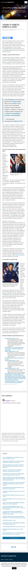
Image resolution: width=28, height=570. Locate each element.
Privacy (11, 559)
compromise (15, 215)
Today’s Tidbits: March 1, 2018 (12, 368)
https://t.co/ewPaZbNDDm (13, 113)
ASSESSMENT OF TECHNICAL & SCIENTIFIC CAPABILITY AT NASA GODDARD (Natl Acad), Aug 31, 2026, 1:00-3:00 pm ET (14, 484)
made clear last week (17, 254)
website (6, 48)
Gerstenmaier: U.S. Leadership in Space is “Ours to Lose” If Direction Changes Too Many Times (14, 349)
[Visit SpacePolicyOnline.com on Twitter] (12, 547)
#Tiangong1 (11, 99)
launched (11, 60)
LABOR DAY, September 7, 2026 (9, 520)
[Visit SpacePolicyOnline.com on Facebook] (13, 547)
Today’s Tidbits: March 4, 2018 (12, 351)
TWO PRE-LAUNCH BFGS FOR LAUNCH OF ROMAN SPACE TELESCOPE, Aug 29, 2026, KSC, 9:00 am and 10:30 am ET (13, 466)
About (2, 559)
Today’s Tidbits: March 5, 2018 (12, 338)
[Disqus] (14, 414)
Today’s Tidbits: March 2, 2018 (12, 360)
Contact (6, 559)
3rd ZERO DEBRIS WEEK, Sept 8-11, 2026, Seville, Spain (14, 526)
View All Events (14, 537)
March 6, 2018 (18, 121)
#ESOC (14, 103)
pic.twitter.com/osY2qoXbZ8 (12, 115)
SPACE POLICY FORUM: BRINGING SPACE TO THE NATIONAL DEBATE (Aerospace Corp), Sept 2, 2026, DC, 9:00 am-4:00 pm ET (14, 507)
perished (7, 294)
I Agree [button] (14, 568)
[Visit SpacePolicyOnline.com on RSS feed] (15, 547)
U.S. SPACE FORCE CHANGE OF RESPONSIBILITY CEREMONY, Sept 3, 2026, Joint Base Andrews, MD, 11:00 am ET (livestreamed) (13, 513)
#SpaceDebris (17, 101)
